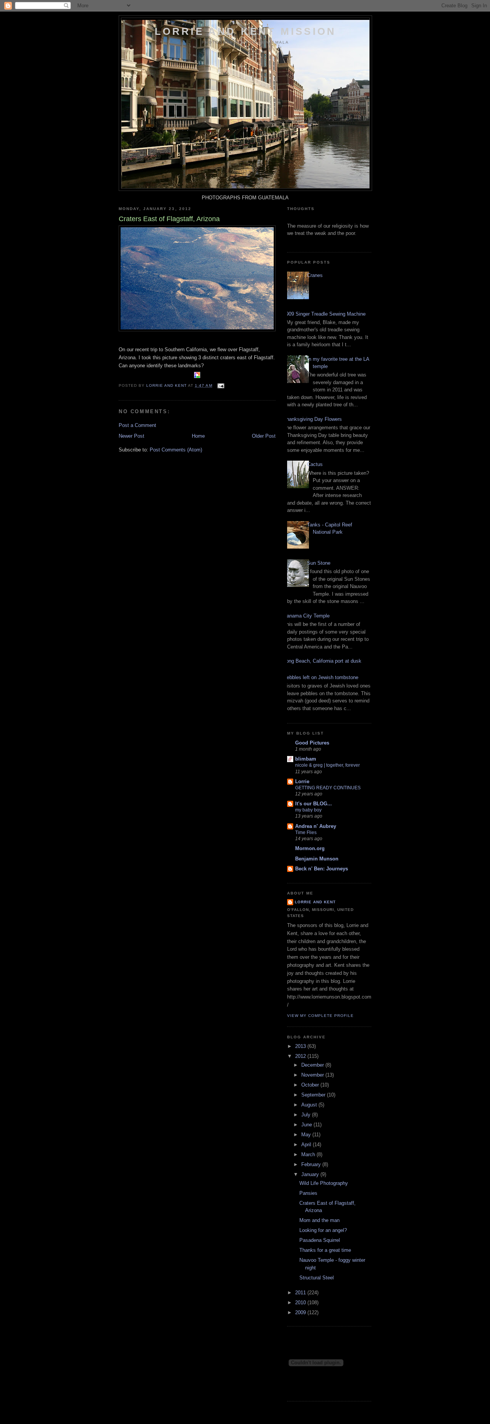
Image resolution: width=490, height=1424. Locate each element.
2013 (301, 1046)
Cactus (315, 464)
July (306, 1115)
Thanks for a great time (325, 1250)
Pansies (308, 1193)
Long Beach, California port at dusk (322, 661)
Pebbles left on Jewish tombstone (320, 677)
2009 (301, 1312)
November (313, 1075)
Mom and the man (319, 1220)
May (306, 1134)
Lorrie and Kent (315, 902)
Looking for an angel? (323, 1230)
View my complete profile (320, 1015)
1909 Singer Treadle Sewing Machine (324, 314)
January (310, 1174)
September (314, 1095)
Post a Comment (137, 425)
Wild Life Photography (323, 1183)
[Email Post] (220, 385)
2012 (301, 1056)
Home (198, 436)
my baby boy (308, 810)
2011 (301, 1292)
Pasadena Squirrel (319, 1240)
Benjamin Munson (316, 859)
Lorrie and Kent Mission (245, 31)
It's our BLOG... (313, 803)
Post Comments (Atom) (176, 450)
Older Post (264, 436)
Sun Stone (318, 563)
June (307, 1124)
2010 (301, 1302)
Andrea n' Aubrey (315, 826)
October (310, 1085)
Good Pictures (312, 743)
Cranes (315, 275)
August (309, 1105)
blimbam (305, 759)
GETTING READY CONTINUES (328, 787)
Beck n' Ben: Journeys (321, 869)
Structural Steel (316, 1278)
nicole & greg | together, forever (327, 765)
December (313, 1065)
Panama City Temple (306, 616)
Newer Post (131, 436)
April (307, 1144)
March (309, 1154)
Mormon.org (310, 848)
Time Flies (306, 832)
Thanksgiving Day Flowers (312, 419)
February (311, 1164)
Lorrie (302, 781)
